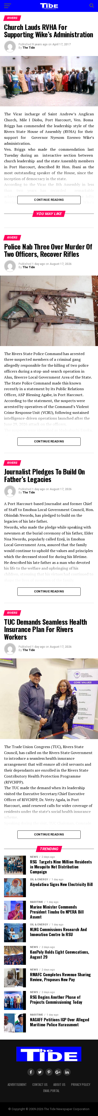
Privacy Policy (80, 1084)
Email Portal (51, 1090)
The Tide (29, 47)
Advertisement (17, 1084)
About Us (59, 1084)
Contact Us (40, 1084)
